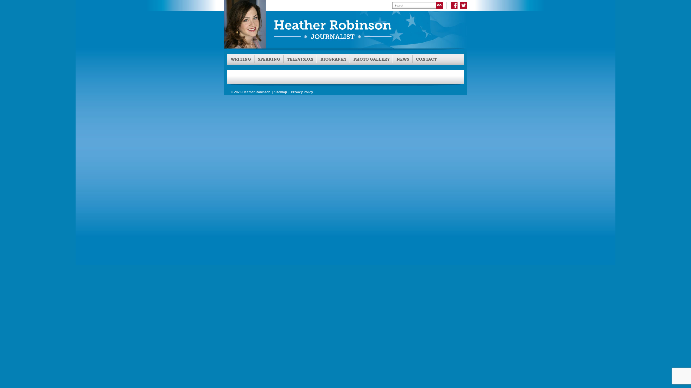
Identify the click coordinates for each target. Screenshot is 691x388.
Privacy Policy (302, 92)
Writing (241, 59)
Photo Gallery (371, 59)
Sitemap (280, 92)
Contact (426, 59)
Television (300, 59)
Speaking (269, 59)
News (403, 59)
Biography (333, 59)
